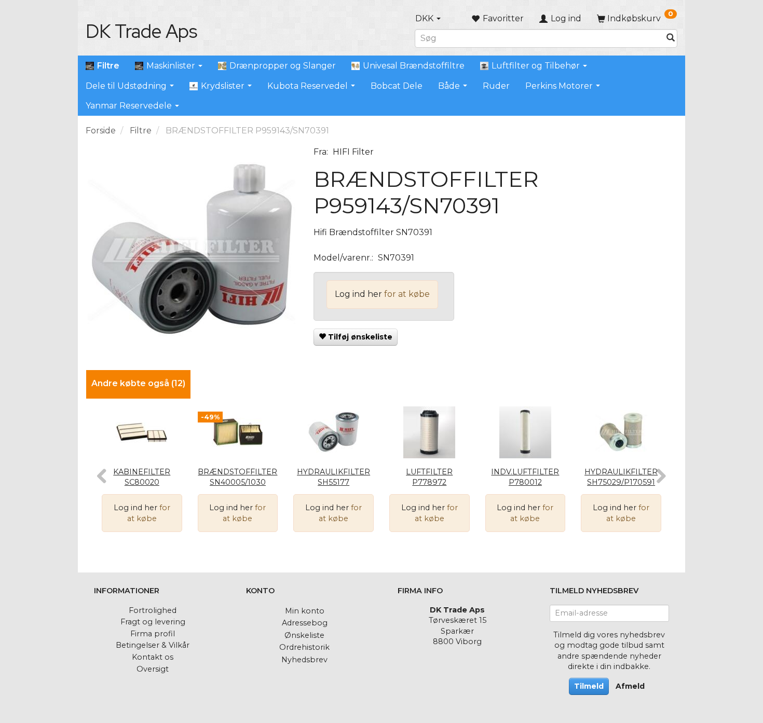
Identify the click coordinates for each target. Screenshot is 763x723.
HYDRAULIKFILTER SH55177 (333, 477)
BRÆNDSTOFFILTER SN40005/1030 (237, 477)
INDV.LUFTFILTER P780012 (525, 477)
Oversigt (153, 669)
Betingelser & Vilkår (152, 645)
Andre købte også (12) (138, 383)
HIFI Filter (353, 152)
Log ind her (358, 294)
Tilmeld (589, 686)
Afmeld (630, 686)
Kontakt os (152, 657)
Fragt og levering (152, 621)
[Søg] (670, 38)
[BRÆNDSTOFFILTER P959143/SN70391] (192, 250)
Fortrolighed (152, 610)
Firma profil (152, 633)
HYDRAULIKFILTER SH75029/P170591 (621, 477)
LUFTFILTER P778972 (429, 477)
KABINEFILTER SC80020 (141, 477)
